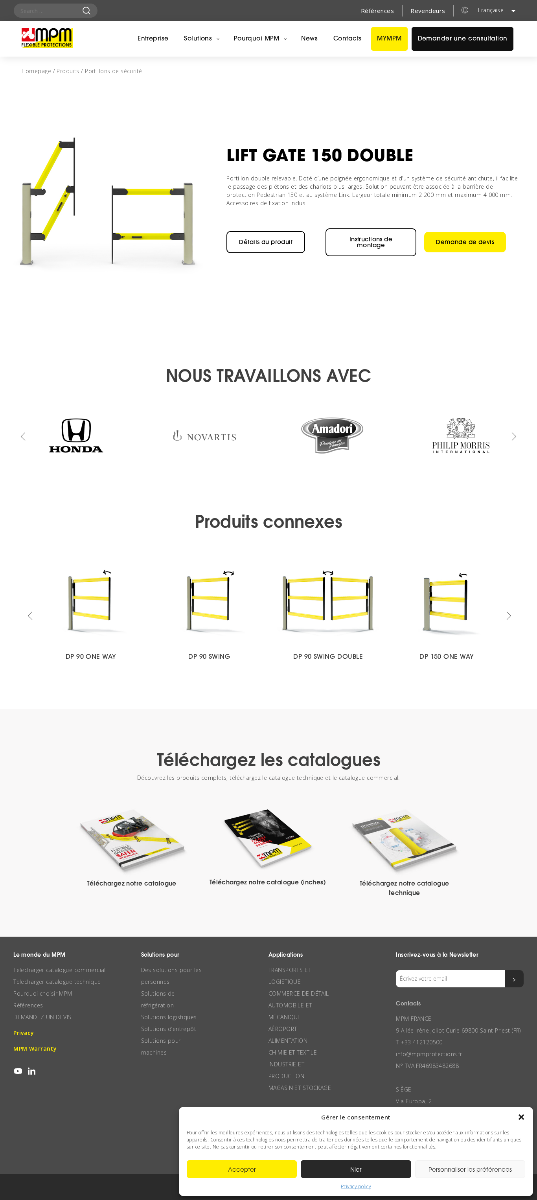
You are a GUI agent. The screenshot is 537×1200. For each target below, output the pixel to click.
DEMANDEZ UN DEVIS (42, 1017)
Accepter (242, 1169)
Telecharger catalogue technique (57, 981)
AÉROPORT (282, 1029)
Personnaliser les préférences (470, 1169)
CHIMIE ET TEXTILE (292, 1052)
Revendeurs (427, 11)
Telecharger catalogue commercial (59, 970)
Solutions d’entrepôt (169, 1029)
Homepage (36, 71)
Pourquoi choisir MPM (42, 993)
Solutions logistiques (169, 1017)
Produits (68, 71)
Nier (356, 1169)
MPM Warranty (35, 1048)
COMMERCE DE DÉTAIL (298, 993)
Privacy (23, 1032)
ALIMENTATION (287, 1040)
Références (377, 11)
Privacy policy (356, 1186)
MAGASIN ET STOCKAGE (299, 1088)
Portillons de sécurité (113, 71)
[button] (521, 1117)
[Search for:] (51, 10)
